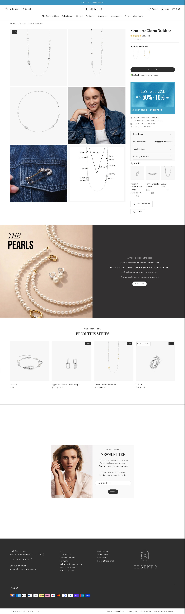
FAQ (61, 551)
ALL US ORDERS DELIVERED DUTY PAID (148, 121)
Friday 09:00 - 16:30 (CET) (21, 559)
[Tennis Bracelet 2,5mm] (153, 173)
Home (12, 23)
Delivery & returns (141, 156)
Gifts (127, 16)
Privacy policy (132, 611)
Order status (65, 554)
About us (137, 16)
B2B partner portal (105, 561)
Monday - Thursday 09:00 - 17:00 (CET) (27, 554)
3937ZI (163, 184)
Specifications (139, 149)
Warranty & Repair (68, 567)
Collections (67, 16)
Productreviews (152, 141)
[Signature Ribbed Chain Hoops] (71, 361)
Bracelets (102, 16)
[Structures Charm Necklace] (135, 55)
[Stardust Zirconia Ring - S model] (137, 173)
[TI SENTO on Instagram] (17, 588)
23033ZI (13, 384)
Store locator (103, 554)
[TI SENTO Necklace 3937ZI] (168, 173)
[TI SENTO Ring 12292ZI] (155, 361)
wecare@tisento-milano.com (23, 569)
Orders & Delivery (67, 557)
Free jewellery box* (142, 127)
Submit (113, 492)
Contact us (102, 557)
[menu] (24, 611)
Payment (64, 561)
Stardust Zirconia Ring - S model (137, 187)
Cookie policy (146, 611)
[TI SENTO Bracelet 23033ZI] (29, 361)
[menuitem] (116, 611)
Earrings (89, 16)
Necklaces (115, 16)
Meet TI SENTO (103, 551)
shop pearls (139, 284)
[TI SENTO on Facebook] (11, 588)
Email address (103, 479)
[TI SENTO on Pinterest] (14, 588)
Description (138, 134)
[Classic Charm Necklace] (113, 361)
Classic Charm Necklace (105, 384)
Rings (78, 16)
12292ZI (139, 384)
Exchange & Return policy (71, 564)
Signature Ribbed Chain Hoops (66, 384)
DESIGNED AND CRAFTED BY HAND (147, 118)
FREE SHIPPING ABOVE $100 (144, 124)
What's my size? (67, 570)
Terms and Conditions (115, 611)
